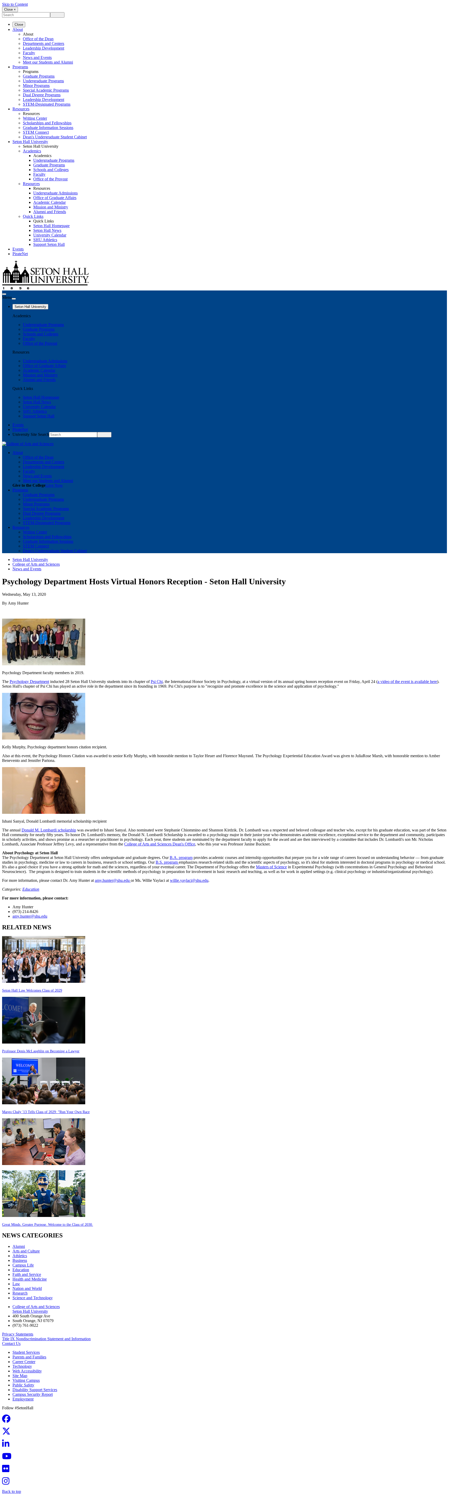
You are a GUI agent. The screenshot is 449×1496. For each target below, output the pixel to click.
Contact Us (11, 1343)
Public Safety (23, 1385)
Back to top (11, 1491)
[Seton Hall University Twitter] (8, 1433)
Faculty (29, 53)
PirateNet (20, 254)
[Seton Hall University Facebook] (8, 1420)
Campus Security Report (32, 1394)
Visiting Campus (26, 1380)
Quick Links (33, 216)
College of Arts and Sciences (36, 564)
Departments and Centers (43, 43)
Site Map (19, 1375)
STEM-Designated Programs (46, 104)
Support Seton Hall (49, 244)
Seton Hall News (47, 230)
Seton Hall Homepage (51, 226)
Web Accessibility (27, 1371)
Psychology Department (29, 681)
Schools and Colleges (51, 169)
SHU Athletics (45, 240)
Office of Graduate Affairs (54, 197)
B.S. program (167, 862)
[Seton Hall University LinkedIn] (7, 1445)
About (17, 29)
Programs (20, 67)
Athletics (19, 1256)
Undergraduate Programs (43, 81)
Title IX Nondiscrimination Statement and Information (46, 1339)
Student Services (26, 1352)
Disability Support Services (34, 1389)
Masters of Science (271, 867)
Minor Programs (36, 85)
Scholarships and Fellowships (47, 123)
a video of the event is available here (407, 681)
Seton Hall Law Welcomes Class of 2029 (32, 990)
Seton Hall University (30, 141)
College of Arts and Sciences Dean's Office (159, 844)
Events (18, 249)
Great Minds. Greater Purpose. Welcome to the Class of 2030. (47, 1225)
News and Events (37, 57)
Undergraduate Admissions (55, 193)
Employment (23, 1399)
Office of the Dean (38, 39)
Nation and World (27, 1288)
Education (30, 889)
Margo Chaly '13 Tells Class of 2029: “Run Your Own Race (46, 1112)
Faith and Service (26, 1274)
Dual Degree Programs (42, 95)
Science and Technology (32, 1298)
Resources (20, 109)
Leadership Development (43, 48)
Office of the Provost (50, 179)
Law (16, 1284)
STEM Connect (36, 132)
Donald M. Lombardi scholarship (49, 830)
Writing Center (35, 118)
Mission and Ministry (50, 207)
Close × (10, 9)
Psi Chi (157, 681)
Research (20, 1293)
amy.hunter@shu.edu (112, 880)
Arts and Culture (26, 1251)
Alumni (18, 1246)
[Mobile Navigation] (14, 299)
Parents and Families (29, 1357)
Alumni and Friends (49, 211)
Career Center (23, 1361)
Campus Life (23, 1265)
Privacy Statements (17, 1334)
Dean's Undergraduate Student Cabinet (55, 137)
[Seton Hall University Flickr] (7, 1470)
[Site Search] (4, 294)
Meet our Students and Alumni (48, 62)
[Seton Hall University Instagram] (7, 1482)
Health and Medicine (29, 1279)
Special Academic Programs (46, 90)
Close (19, 24)
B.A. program (181, 857)
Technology (22, 1366)
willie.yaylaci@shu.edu (189, 880)
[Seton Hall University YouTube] (8, 1458)
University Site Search (30, 434)
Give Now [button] (54, 485)
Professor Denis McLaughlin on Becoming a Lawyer (41, 1051)
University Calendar (49, 235)
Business (19, 1260)
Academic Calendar (49, 202)
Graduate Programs (39, 76)
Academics (32, 151)
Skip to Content (15, 4)
